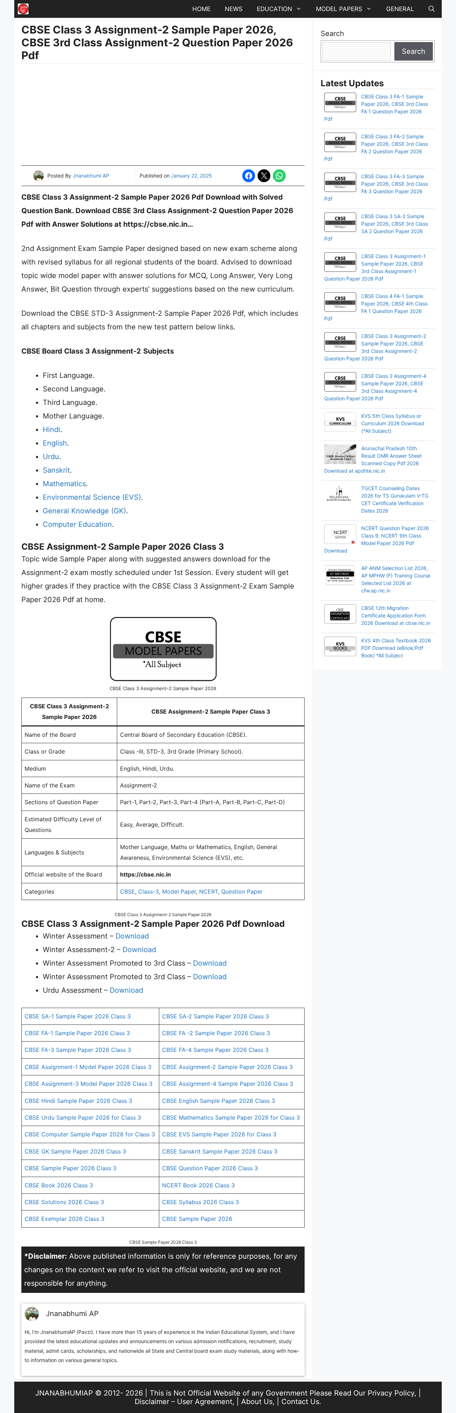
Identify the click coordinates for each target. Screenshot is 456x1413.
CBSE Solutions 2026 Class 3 (64, 1202)
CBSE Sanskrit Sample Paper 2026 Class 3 (220, 1151)
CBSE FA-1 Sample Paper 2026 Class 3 (77, 1033)
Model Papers (339, 8)
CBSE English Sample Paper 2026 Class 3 (218, 1100)
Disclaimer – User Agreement (183, 1401)
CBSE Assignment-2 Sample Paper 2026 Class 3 (227, 1066)
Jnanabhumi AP (91, 176)
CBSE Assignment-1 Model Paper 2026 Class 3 (88, 1066)
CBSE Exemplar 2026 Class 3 (64, 1218)
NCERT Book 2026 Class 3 (198, 1185)
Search (332, 33)
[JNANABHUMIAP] (23, 9)
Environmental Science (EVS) (92, 497)
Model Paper (179, 891)
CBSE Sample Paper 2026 (197, 1218)
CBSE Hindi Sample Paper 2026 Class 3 (78, 1100)
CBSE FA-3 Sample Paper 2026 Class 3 (78, 1049)
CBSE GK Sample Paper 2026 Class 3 (75, 1151)
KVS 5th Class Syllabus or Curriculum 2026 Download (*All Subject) (392, 423)
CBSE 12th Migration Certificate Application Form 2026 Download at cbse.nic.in (395, 615)
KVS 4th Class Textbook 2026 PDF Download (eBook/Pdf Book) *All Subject (396, 647)
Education (274, 8)
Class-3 (148, 891)
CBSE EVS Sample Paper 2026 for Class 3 (219, 1134)
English (55, 443)
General (400, 8)
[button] (431, 9)
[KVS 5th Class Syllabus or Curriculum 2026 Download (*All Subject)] (340, 422)
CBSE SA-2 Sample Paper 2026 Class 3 (215, 1016)
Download (132, 936)
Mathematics (64, 483)
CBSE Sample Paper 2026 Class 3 (70, 1168)
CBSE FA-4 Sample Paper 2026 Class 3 (215, 1049)
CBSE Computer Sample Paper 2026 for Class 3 (90, 1134)
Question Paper (242, 891)
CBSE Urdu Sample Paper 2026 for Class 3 (83, 1117)
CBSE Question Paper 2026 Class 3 (210, 1168)
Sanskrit (56, 470)
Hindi (51, 429)
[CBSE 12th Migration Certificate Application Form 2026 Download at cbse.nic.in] (340, 615)
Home (201, 8)
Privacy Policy (391, 1393)
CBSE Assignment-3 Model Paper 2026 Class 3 (88, 1083)
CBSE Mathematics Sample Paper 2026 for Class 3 (231, 1117)
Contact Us (300, 1401)
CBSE (127, 891)
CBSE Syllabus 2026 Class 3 (200, 1202)
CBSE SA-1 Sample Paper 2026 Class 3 (78, 1016)
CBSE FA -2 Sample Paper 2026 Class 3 (216, 1033)
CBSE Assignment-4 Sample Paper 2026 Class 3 (227, 1083)
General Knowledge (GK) (84, 511)
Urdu (51, 456)
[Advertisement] (163, 115)
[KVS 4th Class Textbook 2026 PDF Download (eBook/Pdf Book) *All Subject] (340, 647)
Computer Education (77, 524)
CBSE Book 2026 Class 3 (59, 1185)
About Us (257, 1401)
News (234, 8)
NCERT (208, 891)
